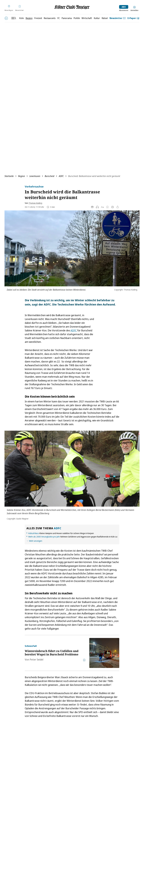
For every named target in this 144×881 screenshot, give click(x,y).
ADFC (61, 176)
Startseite (9, 176)
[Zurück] (6, 18)
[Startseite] (72, 7)
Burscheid (49, 176)
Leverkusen (34, 176)
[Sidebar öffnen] (13, 18)
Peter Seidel (36, 659)
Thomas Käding (35, 203)
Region (21, 176)
